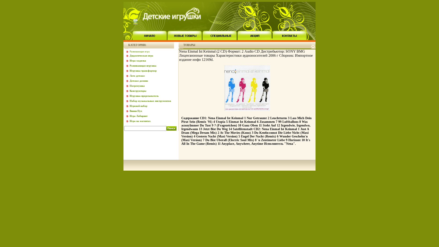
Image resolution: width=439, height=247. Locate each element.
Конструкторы (138, 90)
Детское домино (139, 80)
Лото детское (137, 75)
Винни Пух (136, 111)
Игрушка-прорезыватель (144, 95)
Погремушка (137, 85)
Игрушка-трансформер (143, 70)
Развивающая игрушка (143, 65)
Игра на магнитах (140, 121)
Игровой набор (138, 106)
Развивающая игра (140, 51)
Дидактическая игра (141, 55)
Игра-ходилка (138, 60)
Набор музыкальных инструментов (150, 100)
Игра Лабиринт (138, 116)
